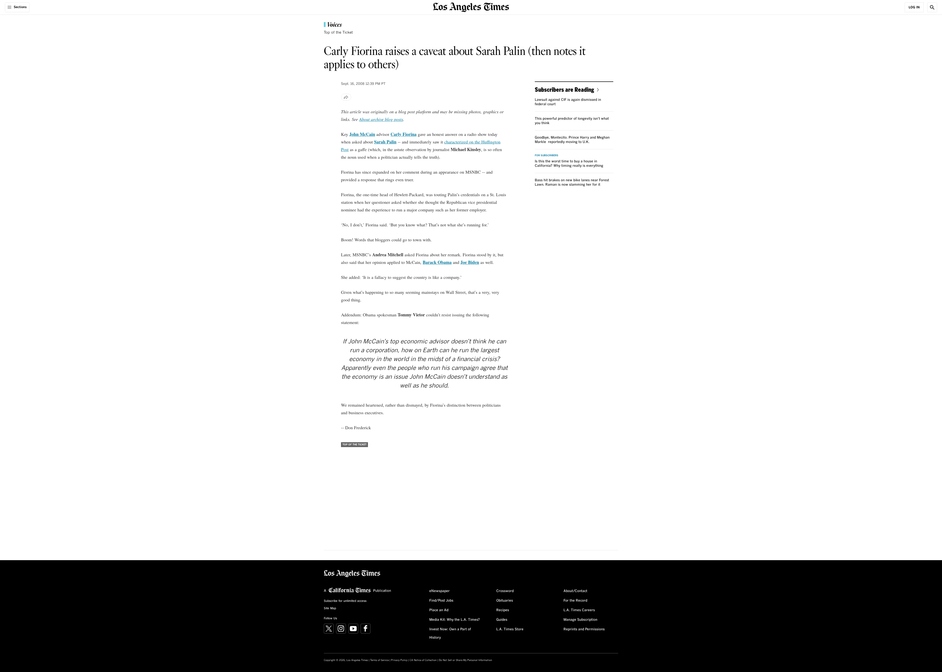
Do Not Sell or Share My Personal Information (465, 660)
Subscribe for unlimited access (345, 601)
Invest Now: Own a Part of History (450, 633)
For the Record (575, 600)
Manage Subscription (580, 619)
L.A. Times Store (509, 629)
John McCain (362, 134)
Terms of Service (379, 660)
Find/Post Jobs (441, 600)
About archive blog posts (381, 119)
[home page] (471, 7)
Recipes (502, 610)
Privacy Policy (399, 660)
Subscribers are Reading (564, 89)
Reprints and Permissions (584, 629)
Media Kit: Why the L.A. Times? (454, 619)
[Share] (346, 97)
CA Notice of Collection (423, 660)
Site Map (330, 608)
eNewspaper (439, 591)
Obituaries (504, 600)
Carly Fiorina (404, 134)
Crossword (505, 591)
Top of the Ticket (338, 32)
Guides (501, 619)
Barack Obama (437, 262)
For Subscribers (546, 155)
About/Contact (575, 591)
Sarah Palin (385, 142)
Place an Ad (438, 610)
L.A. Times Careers (579, 610)
